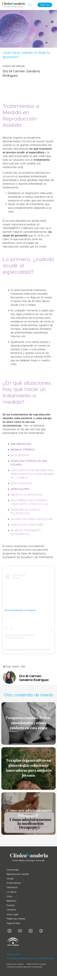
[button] (29, 5)
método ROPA (42, 356)
